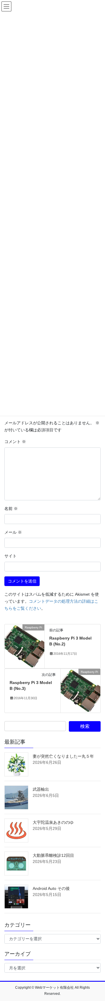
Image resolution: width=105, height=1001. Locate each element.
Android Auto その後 (51, 888)
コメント (15, 441)
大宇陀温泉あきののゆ (53, 822)
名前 (11, 508)
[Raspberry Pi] (24, 646)
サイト (10, 556)
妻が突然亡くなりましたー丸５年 (63, 756)
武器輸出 (41, 789)
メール (13, 532)
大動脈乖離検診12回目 (53, 855)
